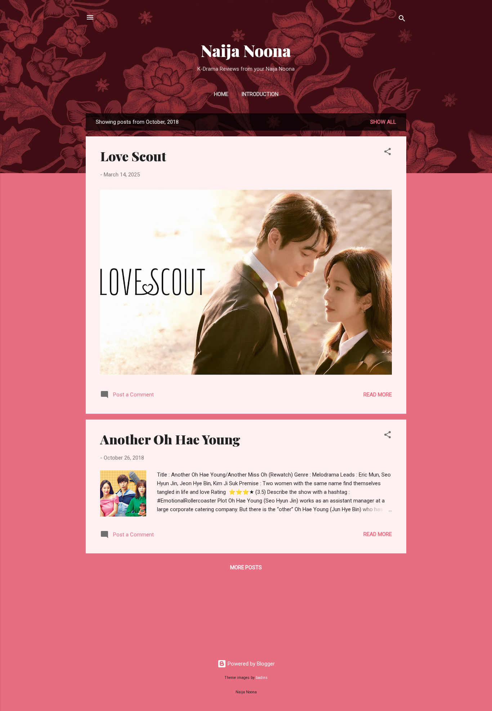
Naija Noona (246, 50)
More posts (246, 567)
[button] (387, 152)
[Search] (402, 20)
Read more (377, 394)
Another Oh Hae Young (170, 439)
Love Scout (133, 155)
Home (221, 94)
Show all (383, 122)
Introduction (259, 94)
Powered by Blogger (250, 663)
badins (262, 677)
